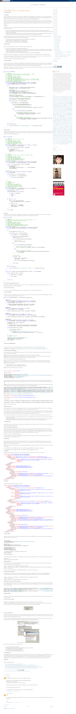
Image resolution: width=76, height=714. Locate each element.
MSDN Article (27, 284)
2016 (55, 25)
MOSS (69, 114)
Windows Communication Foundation (67, 141)
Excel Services (59, 103)
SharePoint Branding (64, 130)
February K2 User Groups (58, 53)
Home (28, 706)
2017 (55, 23)
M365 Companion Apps (63, 109)
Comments (56, 150)
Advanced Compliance (66, 96)
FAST (56, 105)
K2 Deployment (66, 106)
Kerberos (54, 108)
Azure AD (65, 98)
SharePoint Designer (61, 131)
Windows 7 (60, 141)
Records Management (66, 123)
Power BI (70, 121)
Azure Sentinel (58, 99)
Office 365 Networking (62, 117)
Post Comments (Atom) (11, 708)
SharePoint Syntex (69, 134)
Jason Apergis (8, 693)
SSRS (69, 137)
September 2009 (57, 40)
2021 (55, 17)
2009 (55, 35)
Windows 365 (57, 141)
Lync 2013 (64, 108)
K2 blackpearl (57, 106)
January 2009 (57, 58)
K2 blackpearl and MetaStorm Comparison (61, 56)
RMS (70, 124)
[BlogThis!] (20, 670)
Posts (55, 148)
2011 (55, 32)
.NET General (55, 96)
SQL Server (66, 137)
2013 (55, 29)
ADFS (62, 96)
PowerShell (64, 122)
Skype (55, 136)
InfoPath (65, 105)
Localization (60, 108)
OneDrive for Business (57, 121)
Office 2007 (67, 115)
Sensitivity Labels (70, 125)
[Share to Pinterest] (23, 670)
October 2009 (57, 39)
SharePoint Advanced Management (62, 129)
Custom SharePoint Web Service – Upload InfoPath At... (63, 52)
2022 (55, 16)
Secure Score (60, 125)
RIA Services (57, 124)
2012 (55, 30)
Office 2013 (54, 116)
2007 (55, 61)
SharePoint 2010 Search (68, 127)
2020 (55, 19)
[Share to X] (21, 670)
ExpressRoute (70, 104)
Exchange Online (69, 103)
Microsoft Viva (65, 114)
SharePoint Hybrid (55, 133)
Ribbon (61, 124)
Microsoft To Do (61, 114)
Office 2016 (57, 116)
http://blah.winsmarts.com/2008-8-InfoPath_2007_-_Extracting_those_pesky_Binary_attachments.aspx (21, 667)
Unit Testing (59, 139)
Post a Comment (6, 704)
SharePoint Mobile (62, 133)
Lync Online (68, 108)
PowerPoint (61, 122)
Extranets (54, 105)
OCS (64, 115)
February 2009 (57, 50)
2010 (55, 33)
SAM (71, 124)
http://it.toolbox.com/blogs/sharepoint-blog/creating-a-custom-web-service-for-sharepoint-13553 (20, 664)
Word (70, 142)
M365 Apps (54, 109)
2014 (55, 27)
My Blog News (62, 115)
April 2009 (57, 47)
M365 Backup (58, 109)
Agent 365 (57, 98)
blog (41, 20)
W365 (68, 140)
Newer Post (5, 706)
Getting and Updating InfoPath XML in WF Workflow (63, 54)
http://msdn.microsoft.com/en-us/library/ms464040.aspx (14, 663)
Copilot (54, 102)
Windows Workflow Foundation (64, 142)
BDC (68, 99)
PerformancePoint (66, 121)
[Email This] (19, 670)
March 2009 (57, 49)
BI (69, 99)
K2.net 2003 (59, 107)
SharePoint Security (63, 134)
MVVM (58, 115)
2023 (55, 14)
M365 (71, 108)
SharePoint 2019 (66, 128)
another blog (50, 284)
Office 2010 (70, 115)
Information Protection (69, 105)
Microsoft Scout (60, 113)
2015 (55, 26)
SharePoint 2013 (55, 128)
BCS (66, 99)
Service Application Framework (57, 126)
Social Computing (61, 137)
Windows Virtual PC (56, 142)
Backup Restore (63, 99)
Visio (56, 140)
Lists (58, 108)
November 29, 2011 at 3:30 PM (12, 691)
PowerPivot (58, 122)
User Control (63, 139)
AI (61, 98)
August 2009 (57, 42)
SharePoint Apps (69, 129)
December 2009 (57, 36)
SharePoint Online (68, 133)
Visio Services (59, 140)
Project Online (57, 123)
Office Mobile (68, 118)
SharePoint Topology (56, 135)
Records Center (61, 123)
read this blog (26, 656)
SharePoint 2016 (61, 128)
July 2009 (56, 43)
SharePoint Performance (56, 134)
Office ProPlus (57, 119)
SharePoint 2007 (64, 126)
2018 (55, 22)
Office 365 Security (60, 118)
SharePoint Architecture (57, 130)
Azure (63, 98)
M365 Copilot (69, 109)
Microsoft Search (65, 113)
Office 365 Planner (68, 117)
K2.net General (70, 107)
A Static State (38, 5)
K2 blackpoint (62, 106)
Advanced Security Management (62, 97)
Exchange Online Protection (57, 104)
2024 (55, 13)
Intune (54, 106)
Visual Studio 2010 (64, 140)
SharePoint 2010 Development (58, 127)
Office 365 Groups (57, 117)
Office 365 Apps (67, 116)
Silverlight (67, 135)
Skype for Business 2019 (65, 136)
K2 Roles (70, 106)
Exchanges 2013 (65, 104)
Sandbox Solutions (55, 125)
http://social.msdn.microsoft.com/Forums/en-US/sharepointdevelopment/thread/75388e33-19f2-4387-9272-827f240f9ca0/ (24, 666)
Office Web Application (64, 119)
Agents (60, 98)
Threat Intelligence (62, 138)
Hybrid (63, 105)
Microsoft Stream (69, 113)
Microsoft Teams (56, 114)
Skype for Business (59, 136)
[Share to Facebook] (22, 670)
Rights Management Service (65, 124)
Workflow (61, 143)
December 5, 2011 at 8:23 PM (12, 702)
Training (67, 138)
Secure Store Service (65, 125)
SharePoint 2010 (69, 126)
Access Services (59, 96)
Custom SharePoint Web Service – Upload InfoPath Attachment (17, 10)
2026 (55, 10)
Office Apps (64, 118)
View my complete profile (58, 92)
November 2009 (57, 37)
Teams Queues (58, 138)
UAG (69, 138)
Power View (54, 122)
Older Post (51, 706)
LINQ (56, 108)
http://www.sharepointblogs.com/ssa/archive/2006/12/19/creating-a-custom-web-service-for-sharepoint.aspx (22, 665)
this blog (11, 409)
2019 (55, 20)
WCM (70, 140)
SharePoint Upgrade (63, 135)
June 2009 (56, 44)
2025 (55, 12)
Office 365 (62, 116)
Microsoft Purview (55, 113)
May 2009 (56, 46)
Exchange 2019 (64, 103)
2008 (55, 59)
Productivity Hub (68, 122)
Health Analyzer (60, 105)
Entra (56, 103)
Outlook (63, 121)
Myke (7, 676)
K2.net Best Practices (64, 107)
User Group (67, 139)
